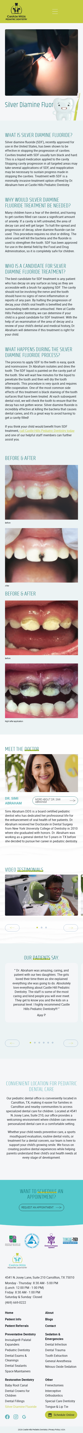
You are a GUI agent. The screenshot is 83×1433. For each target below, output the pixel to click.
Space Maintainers (17, 1371)
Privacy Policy (54, 1429)
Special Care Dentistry (60, 1401)
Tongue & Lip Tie (56, 1407)
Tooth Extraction (56, 1355)
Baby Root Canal (16, 1385)
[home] (16, 11)
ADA (63, 1429)
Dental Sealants (16, 1365)
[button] (55, 11)
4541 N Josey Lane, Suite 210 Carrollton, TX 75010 (39, 1277)
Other (49, 1380)
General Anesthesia (58, 1361)
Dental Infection (56, 1344)
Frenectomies (54, 1385)
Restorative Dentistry (19, 1380)
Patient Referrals (17, 1326)
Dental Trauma (55, 1350)
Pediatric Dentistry (17, 1350)
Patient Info (13, 1319)
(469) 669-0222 (15, 1302)
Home (9, 1313)
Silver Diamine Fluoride (20, 1407)
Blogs (49, 1319)
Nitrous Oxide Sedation (60, 1366)
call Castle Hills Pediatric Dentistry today (47, 431)
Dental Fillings (15, 1401)
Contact (50, 1326)
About (49, 1313)
